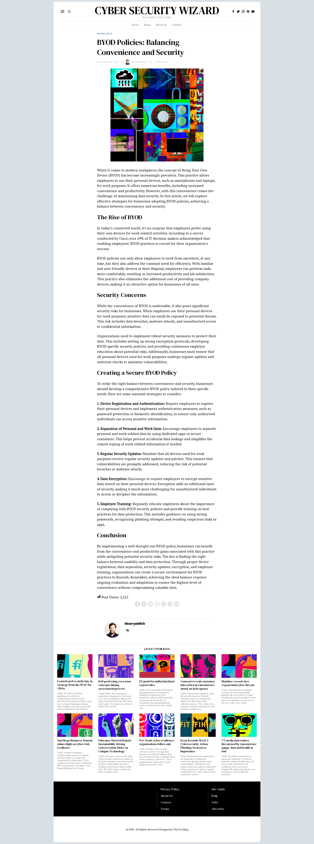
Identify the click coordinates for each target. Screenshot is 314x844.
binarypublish (139, 61)
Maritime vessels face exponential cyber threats (238, 683)
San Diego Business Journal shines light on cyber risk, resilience (74, 744)
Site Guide (218, 789)
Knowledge (104, 33)
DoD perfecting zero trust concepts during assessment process (114, 685)
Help (215, 796)
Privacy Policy (170, 789)
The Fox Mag (181, 829)
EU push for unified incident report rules (156, 683)
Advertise (218, 809)
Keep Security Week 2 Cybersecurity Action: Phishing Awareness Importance (194, 746)
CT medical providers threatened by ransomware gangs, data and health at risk (239, 746)
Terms (165, 809)
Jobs (215, 802)
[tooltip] (233, 11)
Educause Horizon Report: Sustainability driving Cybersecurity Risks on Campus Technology (115, 746)
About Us (167, 796)
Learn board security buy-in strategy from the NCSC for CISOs (74, 684)
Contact (166, 802)
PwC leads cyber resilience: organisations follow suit (157, 742)
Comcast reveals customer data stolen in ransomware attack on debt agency (197, 685)
